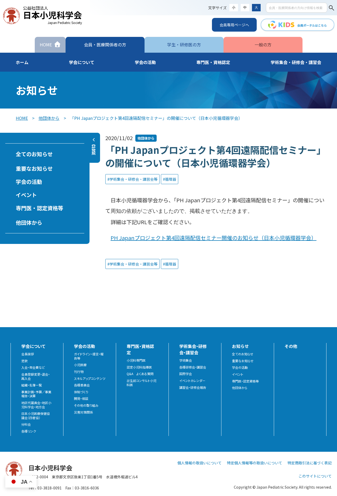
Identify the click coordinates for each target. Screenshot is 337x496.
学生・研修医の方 (184, 44)
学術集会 (185, 360)
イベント (26, 195)
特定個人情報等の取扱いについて (254, 462)
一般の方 (263, 44)
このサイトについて (315, 476)
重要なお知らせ (34, 168)
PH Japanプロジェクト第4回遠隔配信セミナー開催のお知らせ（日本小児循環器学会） (213, 238)
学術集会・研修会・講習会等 (133, 179)
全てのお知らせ (34, 154)
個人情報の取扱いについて (199, 462)
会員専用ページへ (234, 24)
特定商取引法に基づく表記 (310, 462)
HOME (22, 118)
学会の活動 (29, 181)
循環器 (170, 179)
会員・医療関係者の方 (105, 44)
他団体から (49, 118)
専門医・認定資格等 (39, 208)
